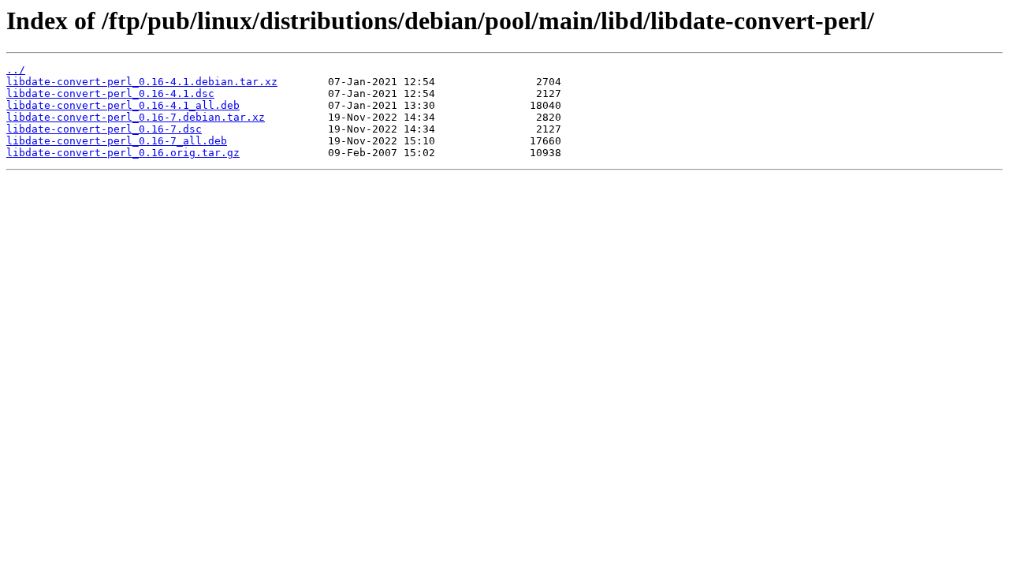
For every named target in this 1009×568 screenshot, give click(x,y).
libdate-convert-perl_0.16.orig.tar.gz (123, 153)
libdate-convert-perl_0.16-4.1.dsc (110, 93)
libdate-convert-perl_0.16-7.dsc (104, 129)
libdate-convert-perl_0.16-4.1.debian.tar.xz (141, 82)
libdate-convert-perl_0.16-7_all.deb (116, 141)
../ (15, 70)
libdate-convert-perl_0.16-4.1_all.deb (123, 105)
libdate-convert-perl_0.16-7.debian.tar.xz (135, 117)
